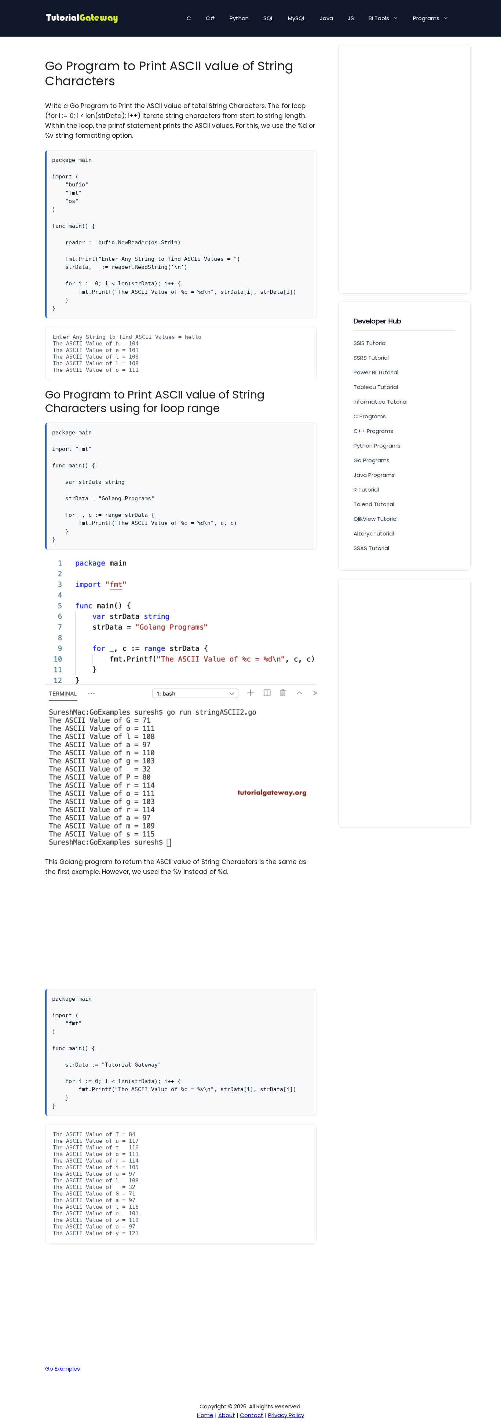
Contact (251, 1415)
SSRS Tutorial (371, 358)
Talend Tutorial (374, 504)
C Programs (370, 416)
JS (351, 18)
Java (326, 18)
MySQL (296, 18)
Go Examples (62, 1368)
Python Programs (377, 445)
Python (239, 18)
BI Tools (379, 18)
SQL (268, 18)
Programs (426, 18)
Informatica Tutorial (380, 401)
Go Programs (372, 460)
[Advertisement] (181, 937)
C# (210, 18)
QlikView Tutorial (376, 519)
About (226, 1415)
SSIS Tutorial (370, 343)
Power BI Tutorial (376, 372)
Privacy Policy (286, 1415)
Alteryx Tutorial (374, 533)
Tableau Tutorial (376, 387)
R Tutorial (366, 489)
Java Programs (374, 475)
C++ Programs (373, 431)
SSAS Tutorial (371, 548)
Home (205, 1415)
